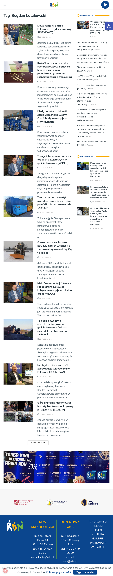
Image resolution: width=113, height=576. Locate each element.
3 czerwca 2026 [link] (45, 168)
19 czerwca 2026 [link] (46, 82)
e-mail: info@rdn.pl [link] (42, 557)
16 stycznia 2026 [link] (45, 377)
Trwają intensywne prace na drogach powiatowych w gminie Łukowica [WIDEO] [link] (54, 159)
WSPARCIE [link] (98, 547)
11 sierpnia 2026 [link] (98, 202)
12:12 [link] (94, 37)
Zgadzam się (85, 572)
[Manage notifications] (5, 570)
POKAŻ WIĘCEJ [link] (38, 442)
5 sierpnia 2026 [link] (98, 181)
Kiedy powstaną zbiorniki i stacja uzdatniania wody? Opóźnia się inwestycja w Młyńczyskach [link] (52, 117)
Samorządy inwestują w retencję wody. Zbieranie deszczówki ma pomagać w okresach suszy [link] (92, 58)
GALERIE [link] (97, 538)
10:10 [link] (98, 50)
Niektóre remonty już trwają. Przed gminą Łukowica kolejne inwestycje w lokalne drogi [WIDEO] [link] (54, 289)
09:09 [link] (96, 80)
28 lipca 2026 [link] (97, 229)
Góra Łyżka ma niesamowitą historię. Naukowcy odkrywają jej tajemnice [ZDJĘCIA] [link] (55, 406)
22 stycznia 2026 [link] (45, 339)
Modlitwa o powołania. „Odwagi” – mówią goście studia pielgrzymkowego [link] (92, 46)
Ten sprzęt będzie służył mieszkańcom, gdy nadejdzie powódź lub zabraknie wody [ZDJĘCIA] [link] (54, 203)
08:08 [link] (94, 105)
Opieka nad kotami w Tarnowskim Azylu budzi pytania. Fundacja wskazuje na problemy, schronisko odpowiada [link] (99, 216)
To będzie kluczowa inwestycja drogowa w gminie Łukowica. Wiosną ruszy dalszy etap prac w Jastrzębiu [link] (52, 327)
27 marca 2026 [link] (45, 298)
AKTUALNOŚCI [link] (98, 521)
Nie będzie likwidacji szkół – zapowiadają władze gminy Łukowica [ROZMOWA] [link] (53, 368)
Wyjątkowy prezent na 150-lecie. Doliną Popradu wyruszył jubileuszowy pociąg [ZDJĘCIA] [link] (99, 27)
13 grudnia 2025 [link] (46, 414)
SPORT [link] (98, 530)
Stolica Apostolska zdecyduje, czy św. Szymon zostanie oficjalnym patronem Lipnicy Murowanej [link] (99, 192)
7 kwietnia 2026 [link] (45, 257)
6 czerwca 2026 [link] (45, 126)
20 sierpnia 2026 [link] (45, 37)
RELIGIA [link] (98, 526)
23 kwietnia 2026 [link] (46, 213)
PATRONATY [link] (98, 543)
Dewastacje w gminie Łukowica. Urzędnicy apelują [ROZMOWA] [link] (54, 29)
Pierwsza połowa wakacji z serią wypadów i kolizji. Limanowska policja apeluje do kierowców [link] (99, 170)
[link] (109, 26)
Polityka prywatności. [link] (58, 572)
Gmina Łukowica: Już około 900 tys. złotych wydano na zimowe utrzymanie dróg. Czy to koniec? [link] (54, 247)
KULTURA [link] (98, 534)
